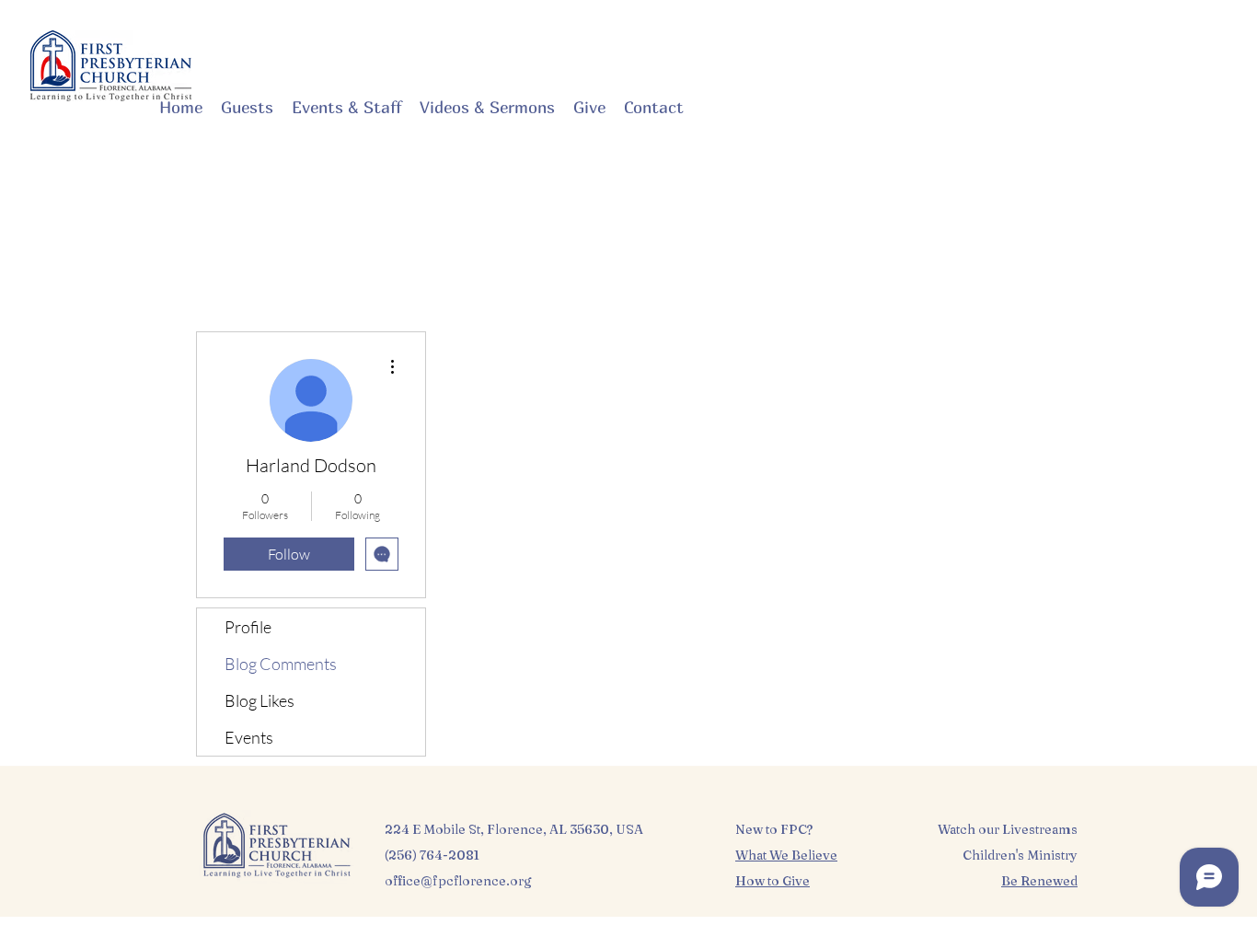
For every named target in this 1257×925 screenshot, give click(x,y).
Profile (248, 627)
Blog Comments (281, 663)
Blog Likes (259, 700)
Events (249, 737)
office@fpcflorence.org (458, 881)
